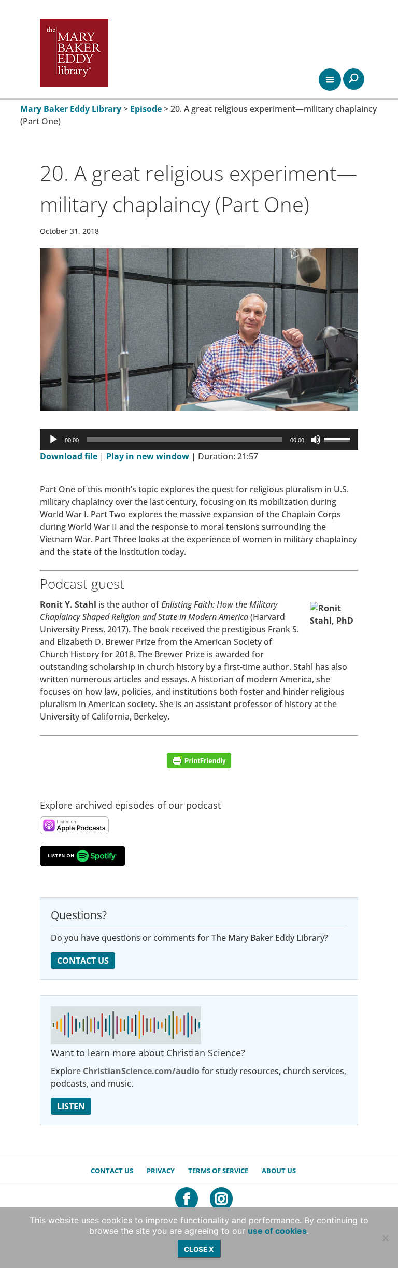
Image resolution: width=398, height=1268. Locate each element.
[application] (199, 439)
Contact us (112, 1170)
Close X (199, 1249)
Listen (71, 1106)
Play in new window (147, 456)
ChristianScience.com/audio (141, 1071)
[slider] (338, 438)
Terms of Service (218, 1170)
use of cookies (277, 1230)
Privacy (161, 1170)
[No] (385, 1238)
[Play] (53, 439)
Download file (68, 456)
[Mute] (315, 439)
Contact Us (83, 960)
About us (279, 1170)
